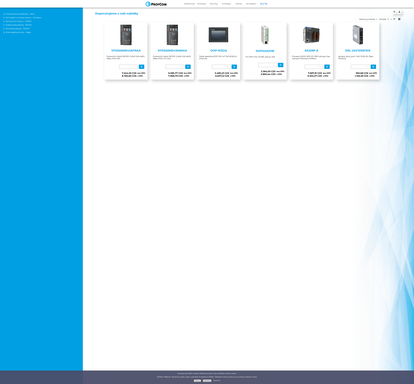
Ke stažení (251, 4)
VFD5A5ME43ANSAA (172, 50)
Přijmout (197, 381)
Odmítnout (207, 381)
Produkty (201, 4)
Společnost (189, 4)
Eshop (239, 4)
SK (266, 4)
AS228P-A (311, 50)
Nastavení (216, 380)
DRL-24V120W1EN (357, 50)
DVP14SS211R (265, 51)
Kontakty (226, 4)
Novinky (214, 4)
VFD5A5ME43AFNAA (126, 50)
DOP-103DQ (218, 50)
